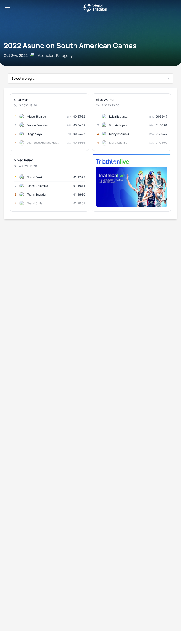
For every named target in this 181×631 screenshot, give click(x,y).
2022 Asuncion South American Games (70, 45)
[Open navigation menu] (7, 7)
